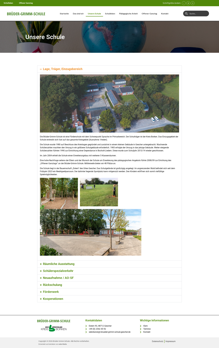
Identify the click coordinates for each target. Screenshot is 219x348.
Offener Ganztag (149, 13)
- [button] (183, 3)
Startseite (64, 13)
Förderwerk (51, 292)
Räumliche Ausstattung (59, 264)
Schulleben (110, 13)
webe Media (63, 344)
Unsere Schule (94, 13)
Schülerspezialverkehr (58, 271)
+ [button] (188, 3)
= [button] (192, 3)
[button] (109, 69)
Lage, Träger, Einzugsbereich (62, 69)
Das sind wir (78, 13)
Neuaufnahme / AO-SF (58, 278)
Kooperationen (53, 299)
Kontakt (164, 13)
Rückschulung (52, 285)
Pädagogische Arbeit (128, 13)
